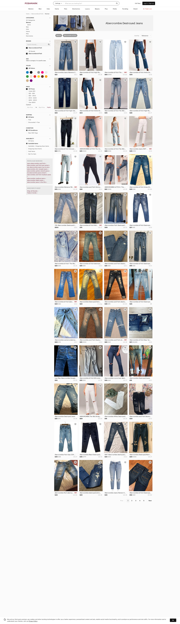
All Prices (32, 89)
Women (47, 14)
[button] (58, 3)
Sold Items (31, 151)
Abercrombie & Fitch (37, 14)
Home (28, 14)
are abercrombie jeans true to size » (38, 167)
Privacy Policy (33, 621)
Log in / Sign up (149, 3)
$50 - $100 (32, 96)
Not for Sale (32, 154)
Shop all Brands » (32, 191)
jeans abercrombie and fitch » (36, 163)
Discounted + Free (34, 122)
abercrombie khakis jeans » (35, 180)
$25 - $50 (32, 93)
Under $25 (32, 91)
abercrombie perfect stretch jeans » (38, 171)
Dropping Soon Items (35, 149)
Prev (121, 500)
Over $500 (32, 102)
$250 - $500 (33, 100)
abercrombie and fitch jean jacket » (38, 165)
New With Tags (33, 133)
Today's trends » (32, 193)
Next (150, 500)
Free (29, 120)
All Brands (31, 51)
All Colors (31, 68)
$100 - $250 (33, 98)
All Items (31, 117)
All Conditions (33, 130)
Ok (173, 620)
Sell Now (137, 3)
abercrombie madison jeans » (36, 178)
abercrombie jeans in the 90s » (37, 182)
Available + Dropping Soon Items (38, 146)
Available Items (33, 143)
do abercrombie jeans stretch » (37, 173)
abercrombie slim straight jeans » (37, 169)
